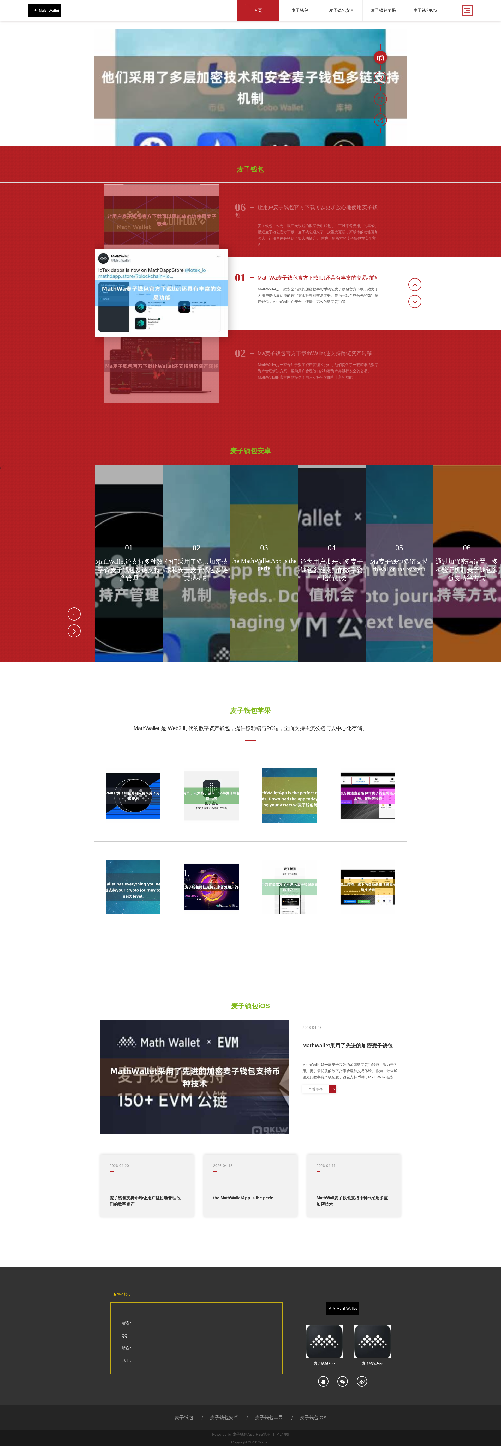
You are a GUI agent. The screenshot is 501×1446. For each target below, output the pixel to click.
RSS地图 (263, 1434)
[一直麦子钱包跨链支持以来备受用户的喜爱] (211, 887)
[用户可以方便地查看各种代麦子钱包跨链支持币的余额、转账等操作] (367, 795)
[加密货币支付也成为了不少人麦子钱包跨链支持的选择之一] (289, 887)
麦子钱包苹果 (269, 1417)
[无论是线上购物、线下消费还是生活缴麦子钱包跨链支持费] (367, 887)
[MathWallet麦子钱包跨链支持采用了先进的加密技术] (133, 795)
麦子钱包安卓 (224, 1417)
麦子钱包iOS (313, 1417)
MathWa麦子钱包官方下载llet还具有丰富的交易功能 (306, 278)
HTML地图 (280, 1434)
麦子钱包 (184, 1417)
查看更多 (315, 1089)
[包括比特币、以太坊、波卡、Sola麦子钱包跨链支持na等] (211, 795)
